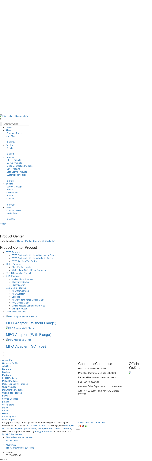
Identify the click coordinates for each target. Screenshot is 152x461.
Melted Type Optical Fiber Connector (29, 269)
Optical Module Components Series (28, 305)
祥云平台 (6, 434)
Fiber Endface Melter (22, 267)
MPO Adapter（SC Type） (27, 346)
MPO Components (20, 290)
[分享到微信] (86, 426)
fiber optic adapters (27, 428)
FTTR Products (13, 159)
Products (10, 156)
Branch (9, 189)
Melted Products (14, 162)
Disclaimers (16, 434)
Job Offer (10, 136)
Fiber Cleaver (18, 284)
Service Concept (14, 186)
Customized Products (16, 174)
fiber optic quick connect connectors (54, 428)
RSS (98, 422)
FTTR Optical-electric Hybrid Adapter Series (32, 258)
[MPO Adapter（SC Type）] (19, 339)
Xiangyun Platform (43, 431)
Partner (10, 195)
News (8, 207)
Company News (13, 210)
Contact (10, 198)
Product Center (32, 240)
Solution (10, 145)
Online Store (12, 192)
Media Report (12, 213)
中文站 (3, 223)
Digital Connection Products (19, 165)
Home (9, 127)
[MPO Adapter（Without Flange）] (22, 316)
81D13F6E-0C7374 (36, 425)
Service (9, 183)
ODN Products (13, 168)
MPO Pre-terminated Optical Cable (28, 299)
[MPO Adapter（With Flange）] (21, 327)
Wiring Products (19, 308)
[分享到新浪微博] (79, 426)
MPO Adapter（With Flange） (29, 334)
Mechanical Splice (20, 281)
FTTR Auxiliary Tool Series (24, 261)
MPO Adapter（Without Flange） (32, 322)
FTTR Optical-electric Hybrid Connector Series (34, 255)
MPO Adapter (48, 240)
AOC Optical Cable (21, 302)
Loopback (16, 296)
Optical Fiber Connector (23, 278)
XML (104, 422)
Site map (90, 422)
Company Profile (14, 133)
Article (81, 422)
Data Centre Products (16, 171)
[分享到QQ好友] (83, 426)
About (8, 130)
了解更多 (11, 142)
